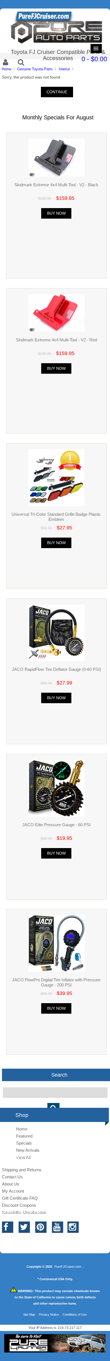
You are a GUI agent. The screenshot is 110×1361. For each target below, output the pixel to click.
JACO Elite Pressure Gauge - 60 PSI (56, 824)
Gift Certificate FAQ (20, 1198)
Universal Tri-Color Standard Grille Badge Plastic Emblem (56, 517)
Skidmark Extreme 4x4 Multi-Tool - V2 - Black (56, 184)
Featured (24, 1136)
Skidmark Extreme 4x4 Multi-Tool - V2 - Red (56, 339)
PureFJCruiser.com (67, 1266)
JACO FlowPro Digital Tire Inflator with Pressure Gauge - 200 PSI (56, 982)
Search (59, 1075)
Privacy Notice (49, 1314)
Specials (24, 1143)
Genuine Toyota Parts (35, 69)
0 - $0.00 (94, 59)
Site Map (29, 1314)
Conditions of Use (75, 1314)
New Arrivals (27, 1150)
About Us (10, 1184)
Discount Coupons (19, 1205)
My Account (13, 1191)
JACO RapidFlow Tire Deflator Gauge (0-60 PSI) (56, 669)
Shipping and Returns (21, 1169)
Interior (64, 69)
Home (6, 69)
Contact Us (12, 1176)
